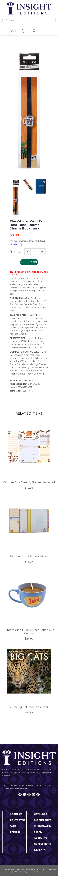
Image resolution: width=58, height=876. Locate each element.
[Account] (34, 31)
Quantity (15, 251)
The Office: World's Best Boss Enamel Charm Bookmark (26, 224)
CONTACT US (17, 820)
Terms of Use (38, 872)
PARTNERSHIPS (42, 820)
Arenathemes (33, 869)
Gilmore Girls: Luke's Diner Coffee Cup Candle (29, 631)
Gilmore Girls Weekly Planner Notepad (29, 482)
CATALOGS (40, 814)
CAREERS (15, 832)
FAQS (13, 826)
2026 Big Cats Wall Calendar (29, 707)
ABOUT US (16, 814)
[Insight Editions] (29, 8)
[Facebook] (20, 794)
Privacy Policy (21, 872)
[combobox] (29, 20)
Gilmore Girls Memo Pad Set (29, 556)
